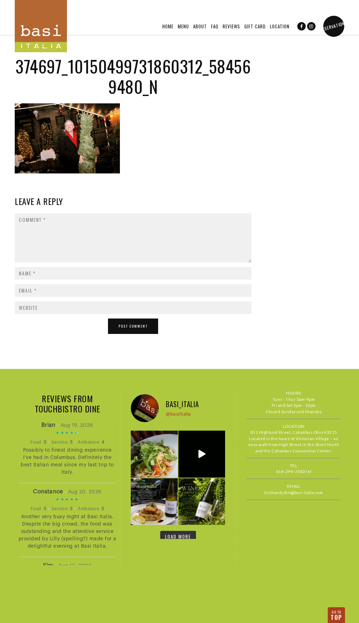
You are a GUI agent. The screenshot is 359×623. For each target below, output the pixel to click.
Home (168, 26)
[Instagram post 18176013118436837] (201, 454)
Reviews (231, 26)
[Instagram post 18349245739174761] (154, 501)
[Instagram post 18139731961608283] (154, 454)
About (200, 26)
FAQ (214, 26)
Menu (183, 26)
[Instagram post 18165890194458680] (201, 501)
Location (280, 26)
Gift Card (255, 26)
